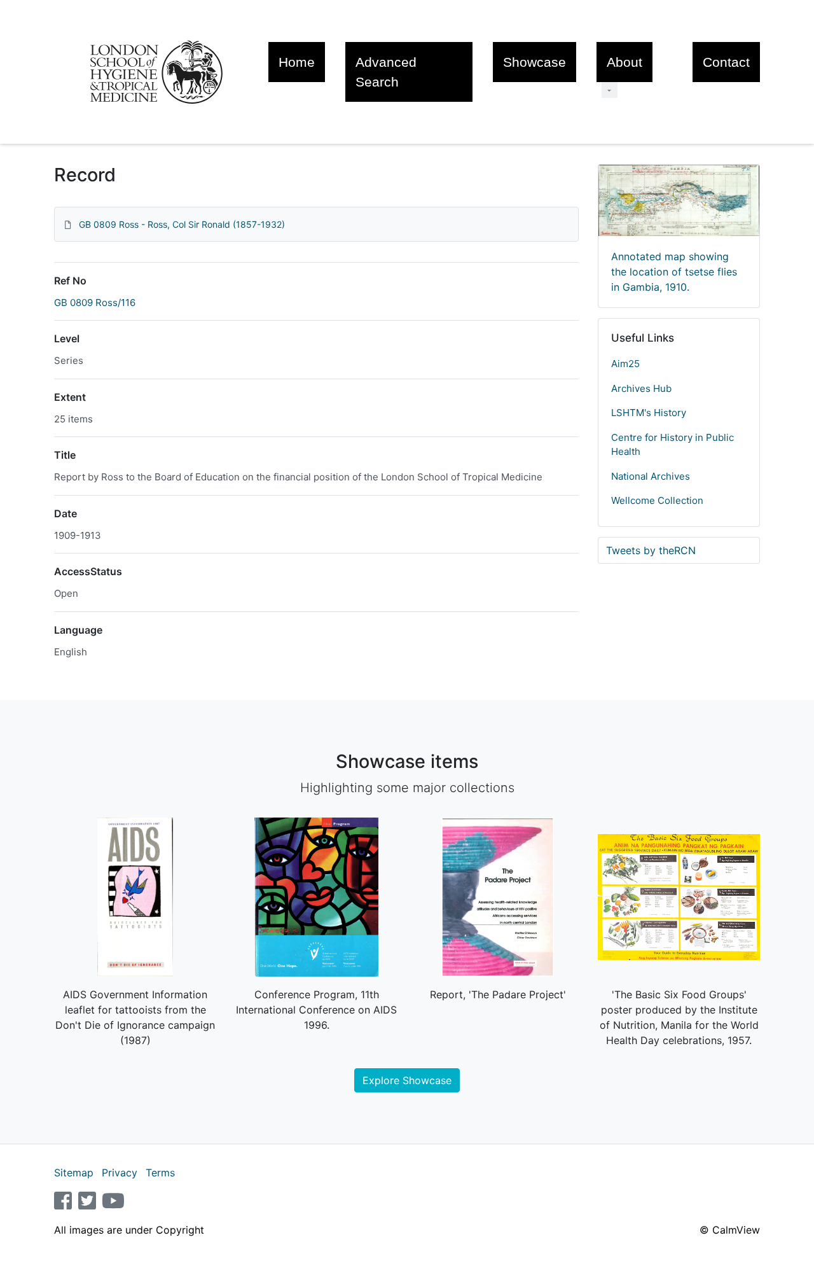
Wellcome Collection (657, 500)
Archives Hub (641, 388)
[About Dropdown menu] (609, 90)
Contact (726, 62)
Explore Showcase (407, 1080)
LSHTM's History (648, 413)
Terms (160, 1172)
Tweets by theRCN (651, 550)
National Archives (650, 476)
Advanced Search (386, 72)
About (624, 62)
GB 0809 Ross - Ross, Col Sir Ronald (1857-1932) (182, 224)
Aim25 (625, 364)
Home (297, 62)
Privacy (119, 1172)
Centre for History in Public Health (672, 444)
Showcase (534, 62)
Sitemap (73, 1172)
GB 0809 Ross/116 (94, 302)
